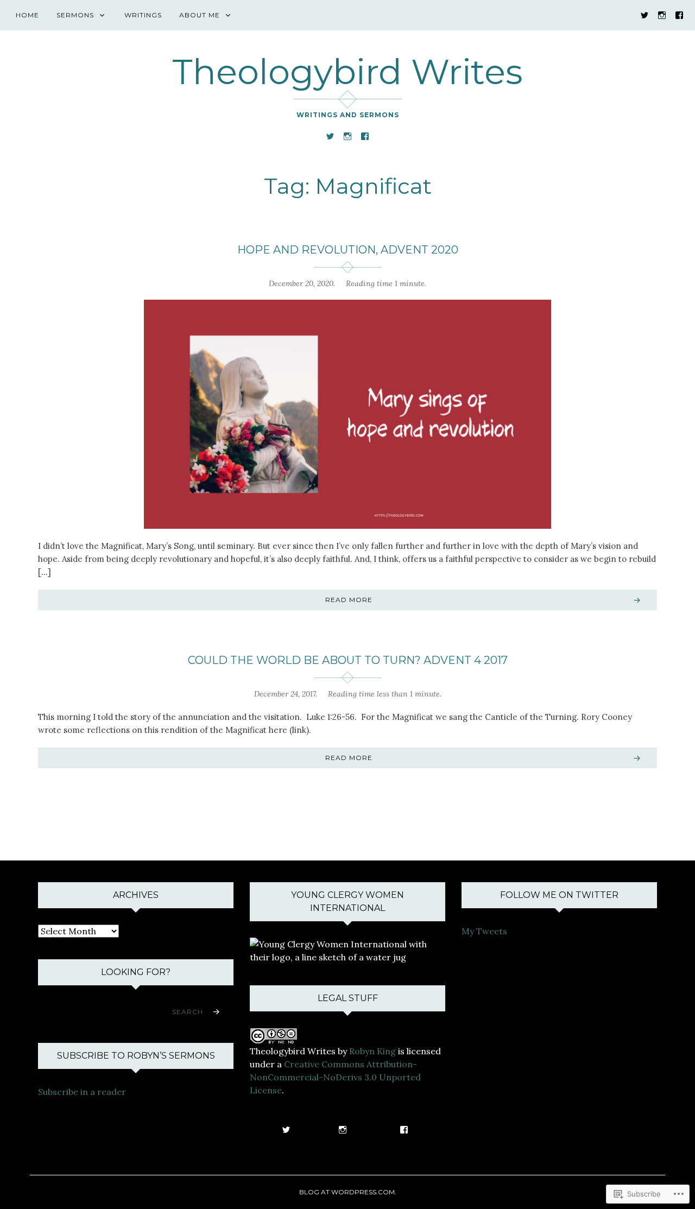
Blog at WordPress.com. (347, 1192)
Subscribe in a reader (82, 1091)
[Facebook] (679, 14)
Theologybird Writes (347, 71)
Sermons (75, 15)
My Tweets (484, 931)
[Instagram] (661, 14)
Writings (143, 15)
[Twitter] (644, 14)
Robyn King (372, 1051)
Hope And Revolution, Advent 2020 (347, 249)
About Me (199, 15)
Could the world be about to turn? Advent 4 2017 (348, 660)
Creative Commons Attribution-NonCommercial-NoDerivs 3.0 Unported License (335, 1077)
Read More (348, 600)
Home (27, 15)
